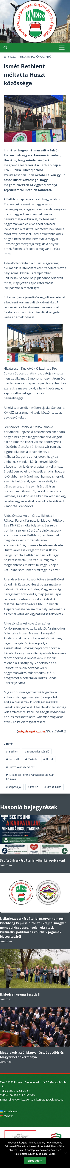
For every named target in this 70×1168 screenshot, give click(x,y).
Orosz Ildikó (52, 787)
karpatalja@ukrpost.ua (49, 1099)
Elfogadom (35, 1160)
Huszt (48, 759)
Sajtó (47, 56)
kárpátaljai (13, 787)
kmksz (33, 787)
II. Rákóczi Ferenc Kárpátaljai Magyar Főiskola (30, 777)
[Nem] (65, 1153)
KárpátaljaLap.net (31, 731)
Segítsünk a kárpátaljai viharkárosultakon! (32, 860)
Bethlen (12, 751)
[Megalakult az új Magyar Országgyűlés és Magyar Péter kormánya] (35, 1027)
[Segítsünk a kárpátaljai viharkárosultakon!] (35, 834)
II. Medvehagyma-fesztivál (20, 994)
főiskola (31, 759)
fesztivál (12, 759)
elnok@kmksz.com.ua (22, 1099)
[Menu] (61, 47)
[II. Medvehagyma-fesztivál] (35, 969)
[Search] (5, 48)
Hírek (23, 56)
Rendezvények (35, 56)
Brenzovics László (36, 751)
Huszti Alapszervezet (20, 767)
